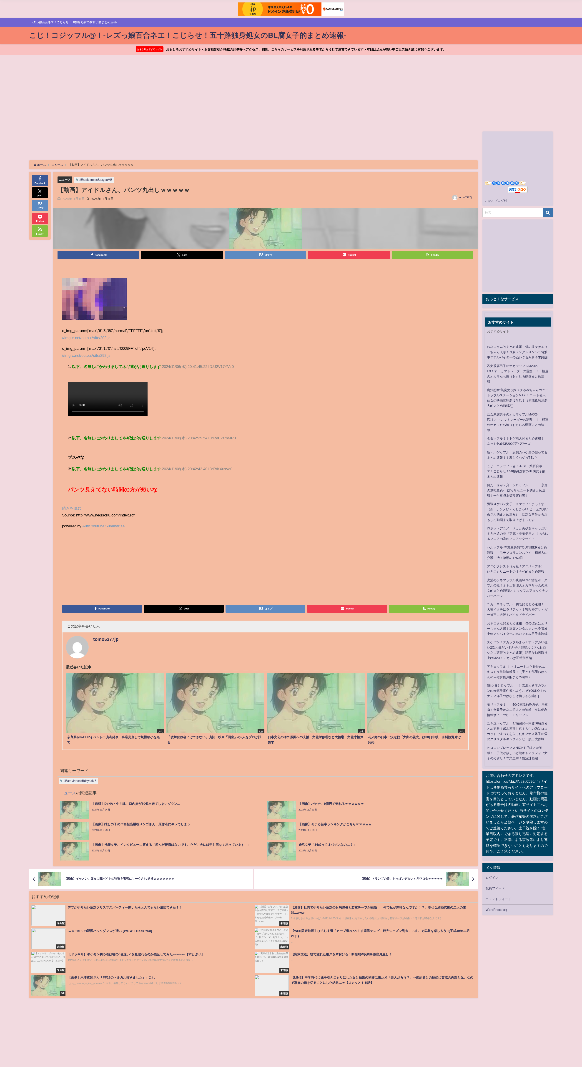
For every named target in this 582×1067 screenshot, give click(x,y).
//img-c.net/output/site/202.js (86, 338)
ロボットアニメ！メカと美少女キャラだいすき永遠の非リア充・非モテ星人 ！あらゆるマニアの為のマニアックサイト (517, 533)
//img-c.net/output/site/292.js (86, 355)
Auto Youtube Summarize (103, 526)
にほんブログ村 (496, 200)
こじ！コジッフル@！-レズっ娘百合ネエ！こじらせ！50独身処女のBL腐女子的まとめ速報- (516, 471)
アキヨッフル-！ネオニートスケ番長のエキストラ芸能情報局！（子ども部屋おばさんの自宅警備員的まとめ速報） (517, 672)
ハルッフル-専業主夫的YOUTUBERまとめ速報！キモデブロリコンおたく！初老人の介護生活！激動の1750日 (517, 552)
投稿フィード (495, 888)
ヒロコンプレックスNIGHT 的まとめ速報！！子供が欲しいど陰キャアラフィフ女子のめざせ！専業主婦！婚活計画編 (517, 753)
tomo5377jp (466, 197)
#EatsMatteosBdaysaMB (95, 179)
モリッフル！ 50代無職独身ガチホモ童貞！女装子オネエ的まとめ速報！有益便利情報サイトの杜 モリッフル (517, 710)
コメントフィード (498, 899)
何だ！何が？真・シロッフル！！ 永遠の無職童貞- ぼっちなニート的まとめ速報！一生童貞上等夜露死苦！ (517, 490)
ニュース (65, 179)
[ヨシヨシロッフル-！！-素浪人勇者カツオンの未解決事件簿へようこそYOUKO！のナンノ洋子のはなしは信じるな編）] (517, 690)
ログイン (492, 877)
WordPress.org (496, 909)
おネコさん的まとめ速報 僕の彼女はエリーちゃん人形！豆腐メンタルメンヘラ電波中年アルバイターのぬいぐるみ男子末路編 (517, 352)
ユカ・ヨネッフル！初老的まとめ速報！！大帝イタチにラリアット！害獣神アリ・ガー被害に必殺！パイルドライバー (517, 609)
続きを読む (71, 508)
